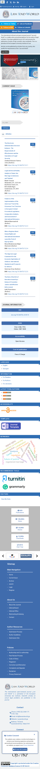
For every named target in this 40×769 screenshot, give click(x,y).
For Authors (6, 380)
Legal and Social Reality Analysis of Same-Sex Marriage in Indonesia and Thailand (12, 174)
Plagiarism (12, 662)
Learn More (5, 52)
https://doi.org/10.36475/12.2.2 (18, 193)
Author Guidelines (15, 635)
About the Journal (15, 605)
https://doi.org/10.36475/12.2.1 (18, 165)
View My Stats (5, 499)
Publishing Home (7, 6)
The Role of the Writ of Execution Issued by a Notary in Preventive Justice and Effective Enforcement (12, 282)
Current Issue (13, 578)
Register (4, 10)
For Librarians (7, 384)
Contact (11, 617)
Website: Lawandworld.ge (19, 719)
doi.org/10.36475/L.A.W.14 (20, 315)
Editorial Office (13, 611)
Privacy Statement (28, 745)
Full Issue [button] (6, 128)
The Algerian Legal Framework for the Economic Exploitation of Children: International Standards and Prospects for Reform (12, 260)
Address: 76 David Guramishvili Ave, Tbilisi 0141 (20, 723)
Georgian (6, 368)
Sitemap (17, 6)
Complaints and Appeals (17, 668)
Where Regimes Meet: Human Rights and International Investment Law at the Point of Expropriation (12, 236)
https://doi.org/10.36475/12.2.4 (18, 248)
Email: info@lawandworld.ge (20, 716)
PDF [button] (32, 144)
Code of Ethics (13, 659)
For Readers (7, 377)
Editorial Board (13, 608)
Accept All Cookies (21, 749)
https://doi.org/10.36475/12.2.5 (18, 271)
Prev (3, 556)
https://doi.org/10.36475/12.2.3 (18, 226)
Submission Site (14, 638)
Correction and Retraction (17, 665)
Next (37, 556)
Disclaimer (12, 671)
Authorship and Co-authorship (19, 652)
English (24, 6)
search (11, 584)
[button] (3, 61)
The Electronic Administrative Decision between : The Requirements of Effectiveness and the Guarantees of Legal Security (12, 150)
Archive (11, 581)
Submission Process (15, 632)
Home (11, 575)
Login (32, 6)
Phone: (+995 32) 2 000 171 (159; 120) (20, 713)
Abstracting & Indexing (16, 614)
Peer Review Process (16, 656)
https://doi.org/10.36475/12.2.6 (18, 294)
